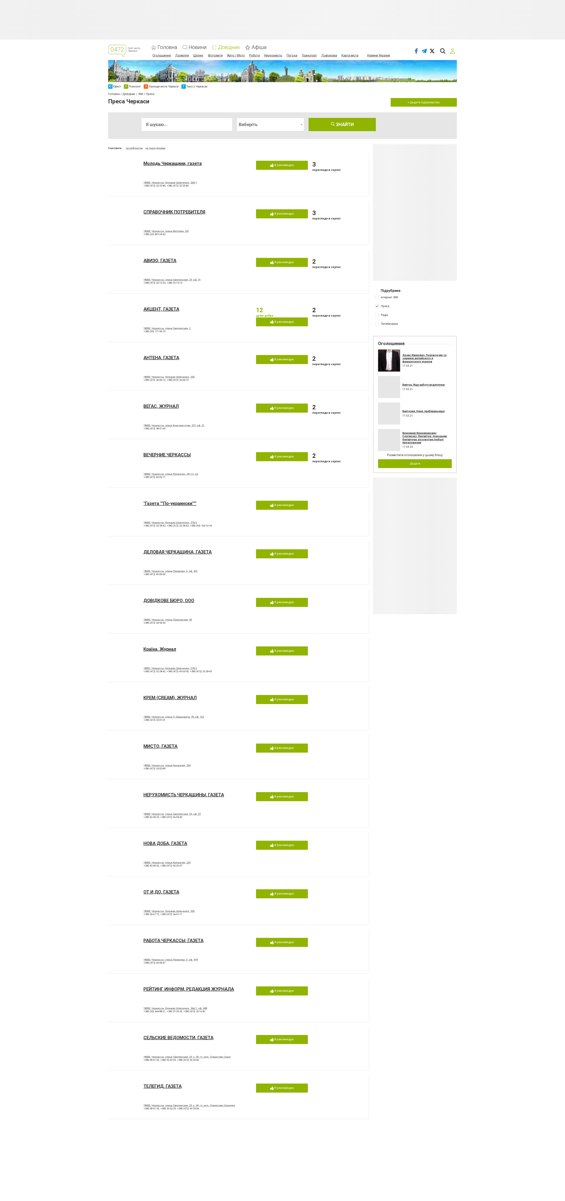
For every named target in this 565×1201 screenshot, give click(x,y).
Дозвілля (182, 55)
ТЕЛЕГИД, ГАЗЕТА (162, 1086)
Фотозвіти (215, 55)
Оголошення (162, 55)
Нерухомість (273, 55)
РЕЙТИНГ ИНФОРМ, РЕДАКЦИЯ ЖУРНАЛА (188, 989)
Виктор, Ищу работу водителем (423, 384)
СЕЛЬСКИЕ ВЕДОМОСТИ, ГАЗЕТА (178, 1037)
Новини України (378, 55)
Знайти (344, 124)
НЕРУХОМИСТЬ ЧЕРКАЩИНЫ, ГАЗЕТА (183, 794)
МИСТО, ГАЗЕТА (160, 746)
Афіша (259, 47)
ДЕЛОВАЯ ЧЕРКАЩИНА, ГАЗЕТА (177, 552)
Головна (167, 47)
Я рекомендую (284, 165)
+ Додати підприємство (424, 102)
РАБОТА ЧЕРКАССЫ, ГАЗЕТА (173, 940)
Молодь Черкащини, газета (172, 163)
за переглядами (155, 148)
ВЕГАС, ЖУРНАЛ (161, 406)
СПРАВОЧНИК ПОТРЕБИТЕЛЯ (174, 212)
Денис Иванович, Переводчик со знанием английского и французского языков (424, 358)
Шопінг (198, 55)
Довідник (229, 47)
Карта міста (349, 55)
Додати (415, 463)
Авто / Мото (236, 55)
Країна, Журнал (159, 649)
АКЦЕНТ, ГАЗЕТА (161, 309)
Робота (254, 55)
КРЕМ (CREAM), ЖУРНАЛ (170, 697)
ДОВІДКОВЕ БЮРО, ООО (168, 600)
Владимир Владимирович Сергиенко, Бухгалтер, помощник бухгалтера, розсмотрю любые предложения (424, 438)
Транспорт (309, 55)
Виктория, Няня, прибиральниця (423, 411)
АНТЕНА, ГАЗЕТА (161, 357)
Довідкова (329, 55)
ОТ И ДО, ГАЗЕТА (161, 892)
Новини (198, 47)
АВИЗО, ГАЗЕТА (159, 260)
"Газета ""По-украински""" (169, 503)
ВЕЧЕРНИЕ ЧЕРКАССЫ (167, 454)
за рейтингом (134, 148)
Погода (292, 55)
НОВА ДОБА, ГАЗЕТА (165, 843)
